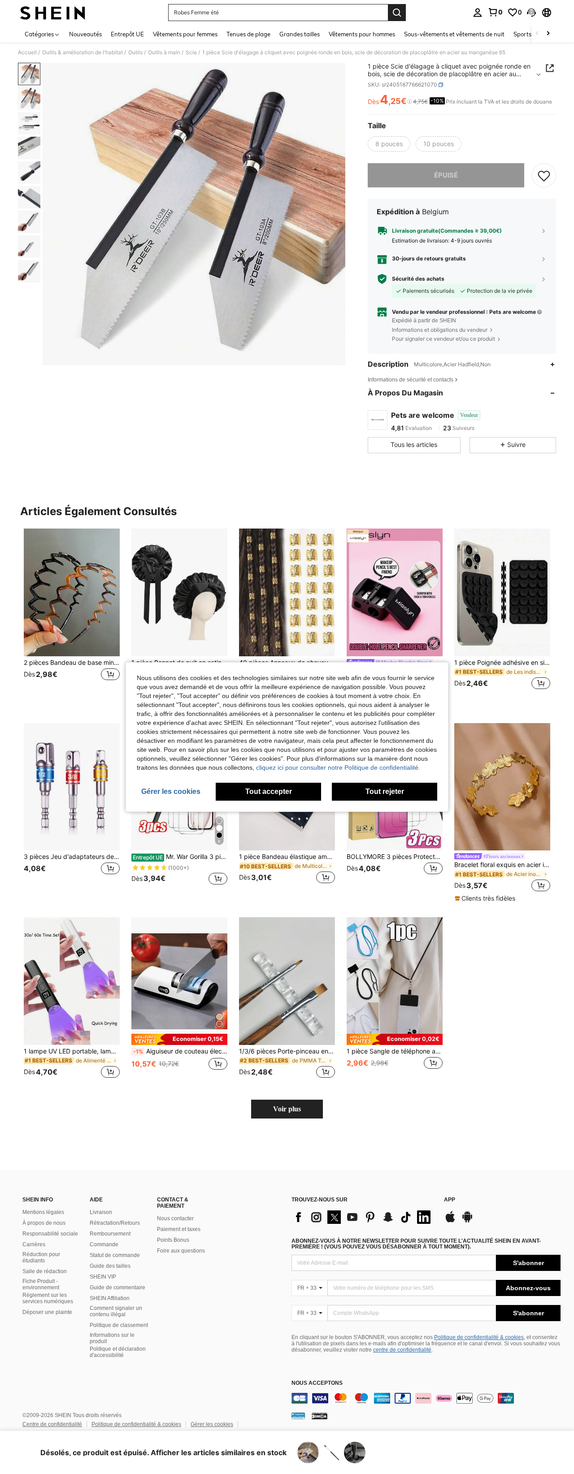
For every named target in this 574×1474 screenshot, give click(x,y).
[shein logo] (52, 12)
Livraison (101, 1212)
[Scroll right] (548, 34)
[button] (531, 12)
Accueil (27, 52)
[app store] (450, 1221)
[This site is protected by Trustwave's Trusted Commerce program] (298, 1416)
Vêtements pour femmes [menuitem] (185, 34)
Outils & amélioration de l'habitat (82, 52)
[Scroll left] (537, 34)
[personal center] (477, 12)
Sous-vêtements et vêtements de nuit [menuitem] (454, 34)
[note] (486, 898)
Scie (191, 52)
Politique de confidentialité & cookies (479, 1337)
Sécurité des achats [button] (418, 279)
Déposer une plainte (47, 1312)
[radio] (389, 144)
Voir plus (287, 1109)
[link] (495, 12)
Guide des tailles (110, 1266)
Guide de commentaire (117, 1287)
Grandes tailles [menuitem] (299, 34)
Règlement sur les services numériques (47, 1298)
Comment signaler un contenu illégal (116, 1311)
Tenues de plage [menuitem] (248, 34)
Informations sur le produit (112, 1338)
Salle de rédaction (44, 1271)
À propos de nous (43, 1223)
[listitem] (71, 614)
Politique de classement (119, 1325)
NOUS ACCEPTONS (317, 1383)
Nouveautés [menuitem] (85, 34)
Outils (135, 52)
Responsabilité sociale (50, 1234)
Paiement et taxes (178, 1229)
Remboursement (110, 1234)
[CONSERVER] (544, 175)
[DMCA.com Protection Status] (319, 1416)
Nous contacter (175, 1218)
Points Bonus (173, 1240)
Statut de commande (115, 1255)
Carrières (33, 1244)
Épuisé (446, 175)
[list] (363, 1217)
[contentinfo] (426, 1398)
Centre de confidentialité (52, 1424)
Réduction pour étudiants (41, 1257)
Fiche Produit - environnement (40, 1284)
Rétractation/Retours (115, 1223)
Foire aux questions (181, 1251)
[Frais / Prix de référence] (409, 102)
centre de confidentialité (402, 1350)
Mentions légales (43, 1212)
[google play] (467, 1221)
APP (449, 1200)
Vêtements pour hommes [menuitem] (362, 34)
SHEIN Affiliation (110, 1298)
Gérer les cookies (212, 1424)
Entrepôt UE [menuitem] (127, 34)
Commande (104, 1244)
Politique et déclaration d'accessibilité (118, 1352)
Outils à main (164, 52)
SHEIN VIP (103, 1277)
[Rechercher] (397, 12)
